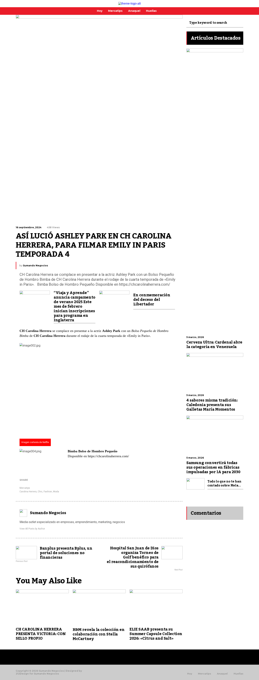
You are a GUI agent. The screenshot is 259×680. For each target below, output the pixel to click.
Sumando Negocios (35, 265)
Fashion (48, 491)
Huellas (238, 674)
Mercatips (25, 488)
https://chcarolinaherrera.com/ (108, 456)
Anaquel (222, 674)
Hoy (189, 674)
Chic (40, 491)
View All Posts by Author (32, 528)
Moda (56, 491)
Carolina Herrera (28, 491)
